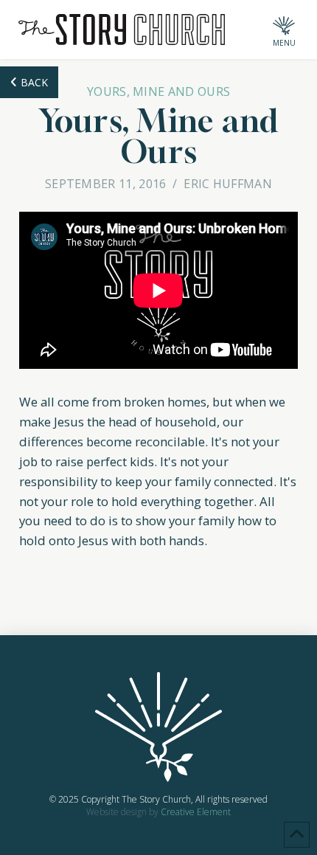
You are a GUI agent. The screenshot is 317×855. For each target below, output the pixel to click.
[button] (284, 29)
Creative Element (196, 812)
